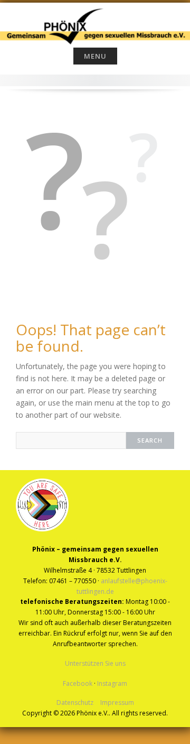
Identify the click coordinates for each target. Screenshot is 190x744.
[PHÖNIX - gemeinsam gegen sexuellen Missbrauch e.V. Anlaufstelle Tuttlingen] (95, 22)
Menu (95, 56)
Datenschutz (74, 702)
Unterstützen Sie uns (95, 663)
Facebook (77, 683)
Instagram (112, 683)
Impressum (117, 702)
